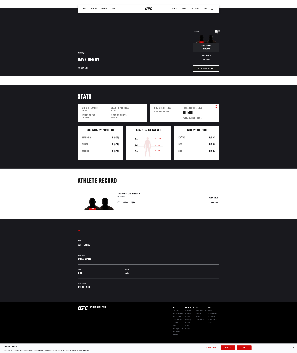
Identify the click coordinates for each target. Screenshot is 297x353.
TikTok (186, 326)
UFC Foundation (178, 314)
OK (244, 347)
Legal (210, 308)
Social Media (189, 308)
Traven (122, 193)
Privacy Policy (212, 314)
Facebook (187, 311)
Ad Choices (211, 317)
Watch (184, 9)
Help (197, 308)
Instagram (187, 314)
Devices (199, 314)
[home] (149, 8)
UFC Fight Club (178, 329)
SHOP (205, 9)
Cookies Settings (211, 347)
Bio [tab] (79, 231)
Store (174, 326)
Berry (136, 193)
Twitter (187, 329)
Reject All (228, 347)
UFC (174, 308)
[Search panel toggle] (211, 8)
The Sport (176, 311)
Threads (187, 317)
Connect (174, 9)
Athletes (104, 9)
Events (84, 9)
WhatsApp (187, 320)
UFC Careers (177, 317)
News (113, 9)
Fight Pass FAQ (201, 311)
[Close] (293, 347)
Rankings (94, 9)
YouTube (187, 323)
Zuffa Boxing (195, 9)
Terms (210, 311)
